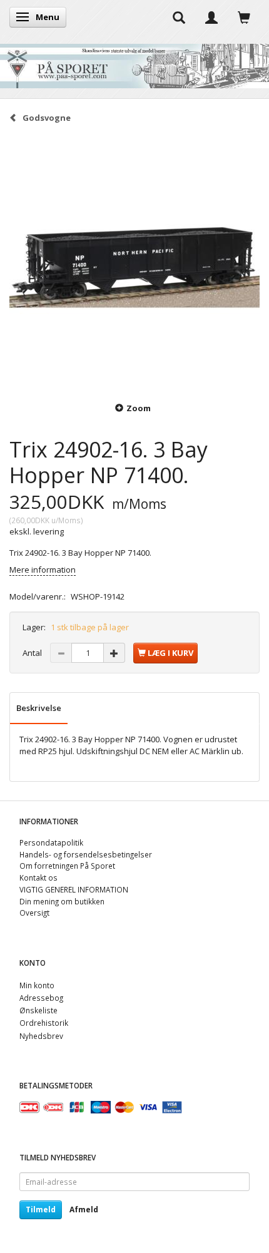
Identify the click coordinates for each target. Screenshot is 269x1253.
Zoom (138, 408)
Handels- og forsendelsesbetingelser (85, 854)
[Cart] (244, 17)
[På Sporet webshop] (134, 63)
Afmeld (83, 1209)
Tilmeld (41, 1209)
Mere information (42, 569)
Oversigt (34, 913)
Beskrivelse (38, 707)
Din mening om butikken (61, 901)
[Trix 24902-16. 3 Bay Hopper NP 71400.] (134, 261)
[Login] (211, 17)
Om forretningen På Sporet (67, 866)
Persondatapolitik (51, 842)
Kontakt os (38, 877)
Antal (33, 652)
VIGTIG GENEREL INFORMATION (73, 889)
